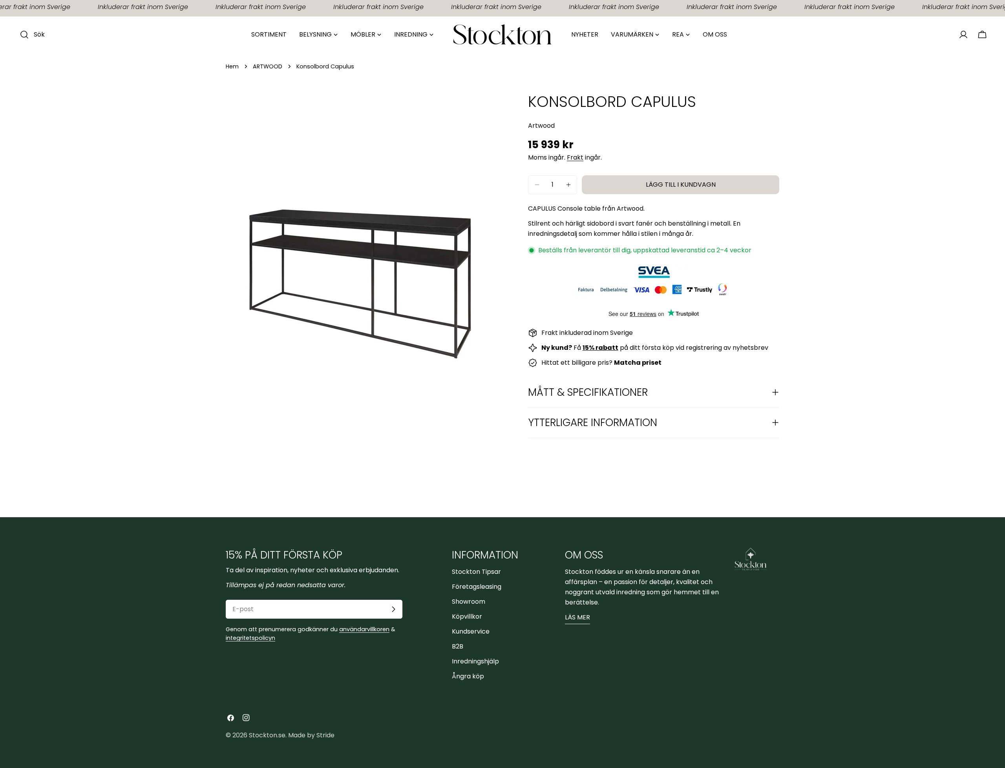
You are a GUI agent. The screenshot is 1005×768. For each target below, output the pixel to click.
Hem (232, 66)
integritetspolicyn (250, 638)
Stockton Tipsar (476, 571)
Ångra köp (468, 676)
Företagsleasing (476, 586)
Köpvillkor (467, 616)
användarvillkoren (364, 629)
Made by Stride (311, 735)
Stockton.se (267, 735)
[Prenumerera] (393, 609)
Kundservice (471, 631)
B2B (457, 646)
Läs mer (577, 617)
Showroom (468, 601)
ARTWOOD (267, 66)
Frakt (575, 157)
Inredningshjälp (475, 661)
